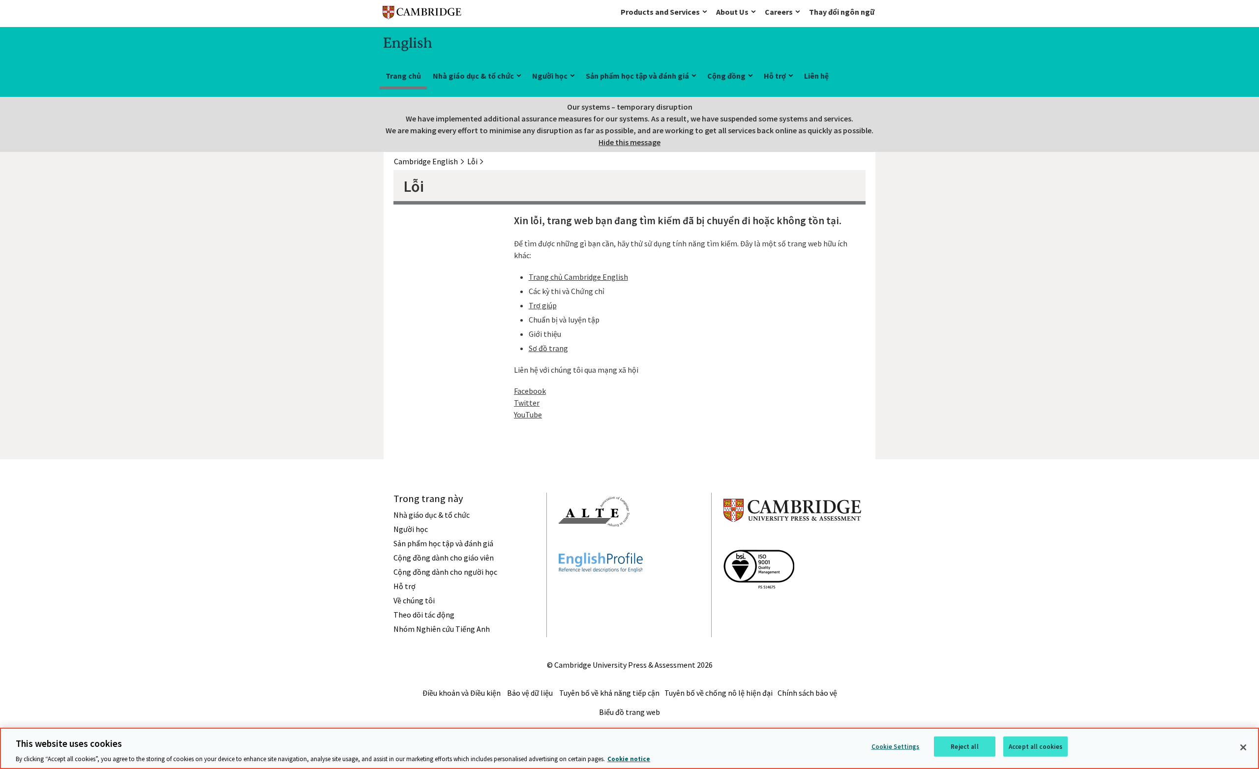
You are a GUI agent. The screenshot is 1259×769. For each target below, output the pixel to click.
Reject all (964, 746)
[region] (629, 748)
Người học (550, 76)
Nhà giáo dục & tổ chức (473, 76)
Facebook (530, 391)
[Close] (1243, 747)
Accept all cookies (1035, 746)
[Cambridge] (422, 14)
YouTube (528, 414)
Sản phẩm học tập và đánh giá (637, 76)
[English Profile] (601, 590)
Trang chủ (403, 76)
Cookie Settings (895, 746)
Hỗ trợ (775, 76)
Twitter (527, 403)
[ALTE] (594, 544)
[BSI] (758, 606)
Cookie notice (628, 759)
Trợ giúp (543, 305)
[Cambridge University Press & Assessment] (792, 541)
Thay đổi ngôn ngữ (841, 12)
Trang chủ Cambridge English (578, 277)
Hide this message (629, 142)
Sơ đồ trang (548, 348)
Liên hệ (816, 76)
